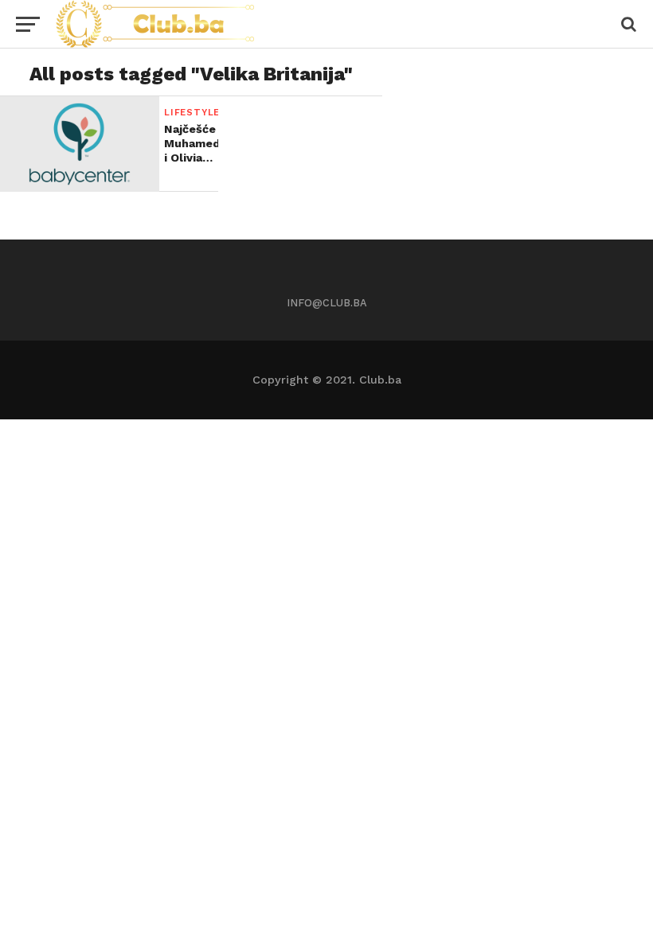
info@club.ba (327, 303)
